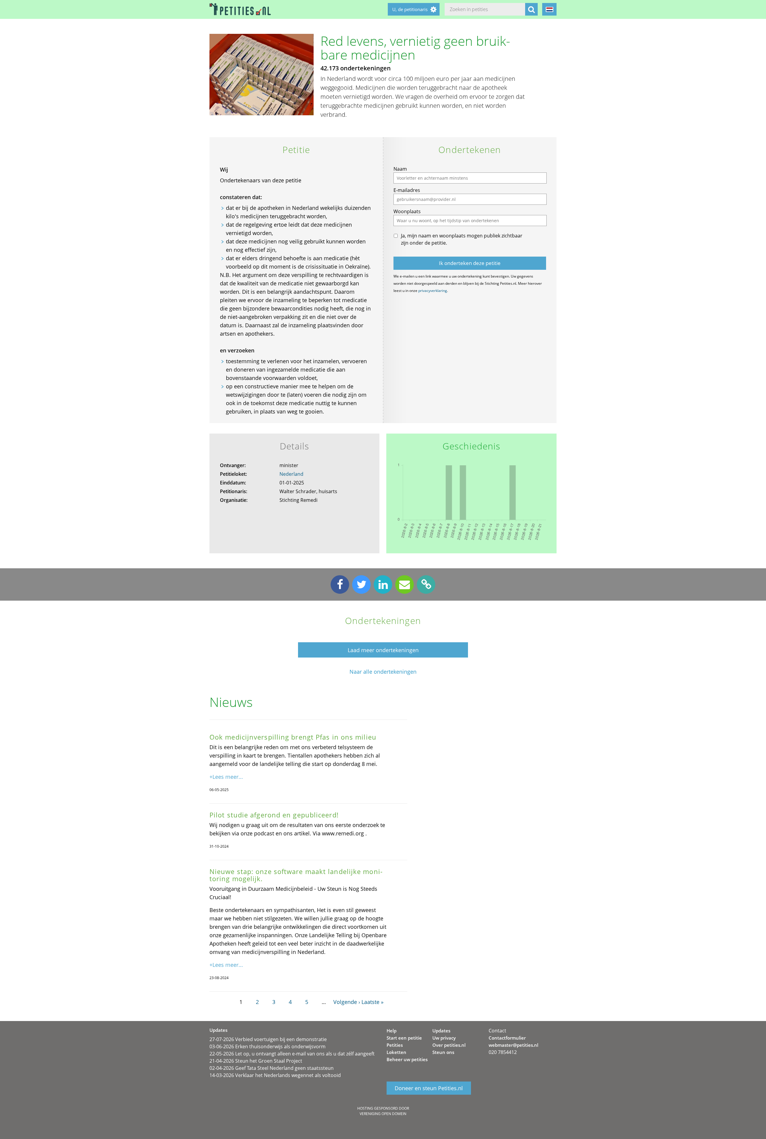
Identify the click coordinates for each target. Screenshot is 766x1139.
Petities (395, 1045)
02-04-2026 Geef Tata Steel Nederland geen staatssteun (271, 1068)
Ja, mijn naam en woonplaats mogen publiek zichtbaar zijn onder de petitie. (461, 239)
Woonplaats (407, 211)
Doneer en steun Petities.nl (429, 1088)
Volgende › (346, 1001)
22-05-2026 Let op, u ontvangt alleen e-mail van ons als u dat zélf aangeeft (292, 1053)
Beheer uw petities (407, 1059)
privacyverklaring (432, 290)
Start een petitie (404, 1038)
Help (391, 1031)
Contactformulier (507, 1038)
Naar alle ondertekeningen (383, 672)
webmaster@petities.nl (513, 1045)
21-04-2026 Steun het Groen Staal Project (255, 1061)
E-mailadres (406, 190)
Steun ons (443, 1052)
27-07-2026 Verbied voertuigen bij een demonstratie (268, 1039)
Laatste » (372, 1001)
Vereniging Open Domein (383, 1113)
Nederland (291, 474)
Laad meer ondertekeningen (383, 650)
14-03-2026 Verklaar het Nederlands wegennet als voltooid (275, 1075)
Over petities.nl (449, 1045)
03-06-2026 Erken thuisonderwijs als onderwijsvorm (267, 1046)
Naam (400, 169)
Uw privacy (444, 1038)
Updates (441, 1031)
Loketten (396, 1052)
